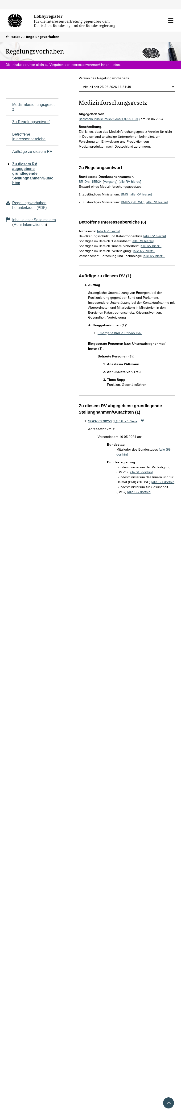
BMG (124, 194)
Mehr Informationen (29, 225)
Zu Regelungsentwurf (31, 122)
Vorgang (110, 181)
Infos (116, 64)
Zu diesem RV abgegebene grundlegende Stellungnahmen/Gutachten (32, 173)
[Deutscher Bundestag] (18, 20)
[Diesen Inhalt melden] (142, 421)
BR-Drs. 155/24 (90, 181)
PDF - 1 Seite (127, 421)
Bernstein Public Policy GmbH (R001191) (109, 119)
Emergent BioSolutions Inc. (120, 333)
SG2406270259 (100, 421)
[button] (171, 20)
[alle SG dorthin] (141, 472)
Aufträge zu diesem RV (32, 151)
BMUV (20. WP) (132, 202)
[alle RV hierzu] (130, 181)
